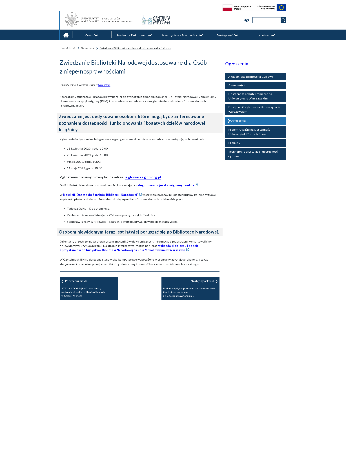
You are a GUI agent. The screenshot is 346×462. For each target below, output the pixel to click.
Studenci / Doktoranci (131, 35)
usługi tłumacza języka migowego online (165, 185)
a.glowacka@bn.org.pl (143, 177)
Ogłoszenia (87, 48)
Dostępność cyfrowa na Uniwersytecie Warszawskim (254, 109)
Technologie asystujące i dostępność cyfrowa (253, 154)
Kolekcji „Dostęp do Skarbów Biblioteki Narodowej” (100, 194)
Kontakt (263, 35)
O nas (89, 35)
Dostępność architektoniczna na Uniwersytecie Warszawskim (250, 96)
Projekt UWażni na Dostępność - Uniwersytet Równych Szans (250, 132)
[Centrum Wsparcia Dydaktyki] (178, 20)
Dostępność (225, 35)
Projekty (234, 142)
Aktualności (236, 85)
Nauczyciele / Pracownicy (180, 35)
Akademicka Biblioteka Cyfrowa (250, 76)
